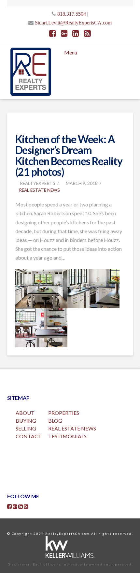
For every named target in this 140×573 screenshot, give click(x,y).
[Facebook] (52, 33)
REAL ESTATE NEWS (72, 428)
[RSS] (87, 33)
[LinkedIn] (75, 33)
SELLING (26, 428)
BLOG (55, 420)
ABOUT (25, 413)
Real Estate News (39, 190)
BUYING (26, 420)
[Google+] (64, 33)
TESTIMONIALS (67, 436)
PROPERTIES (63, 413)
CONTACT (29, 436)
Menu (70, 52)
